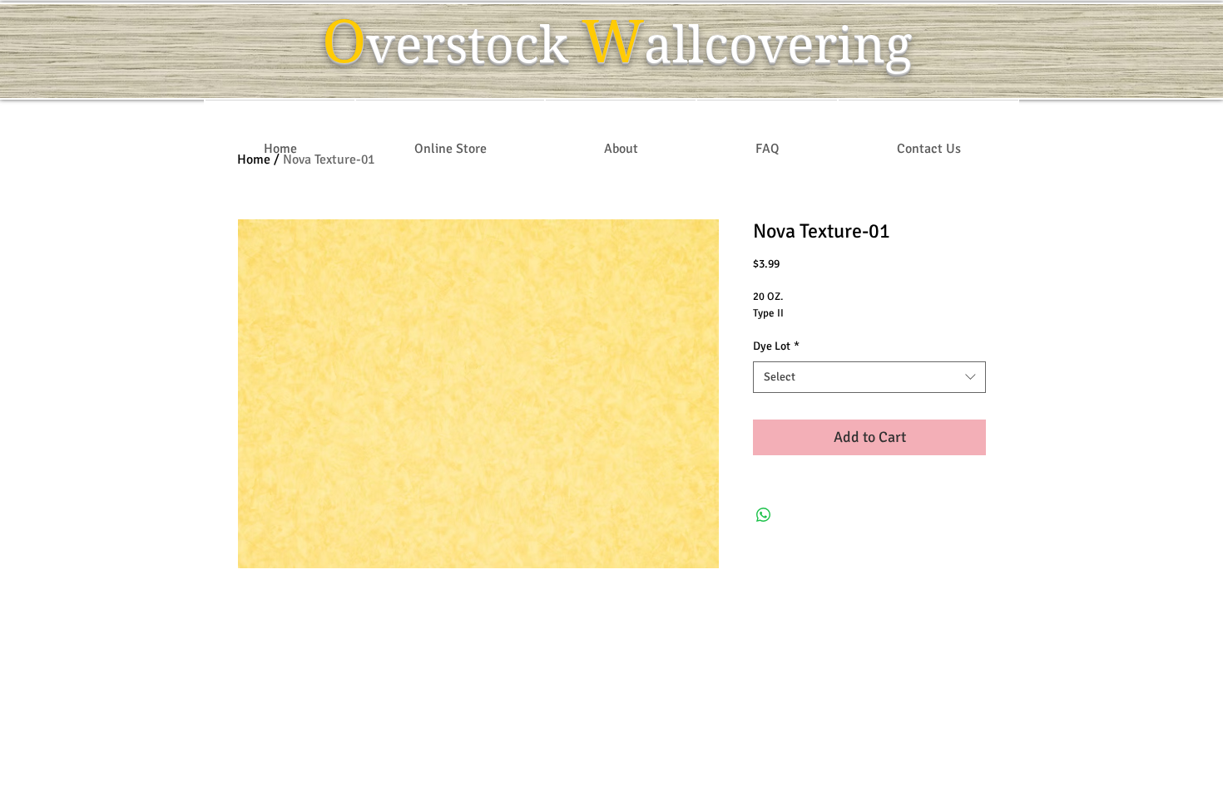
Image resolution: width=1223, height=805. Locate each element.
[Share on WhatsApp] (764, 515)
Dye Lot (776, 346)
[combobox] (869, 377)
